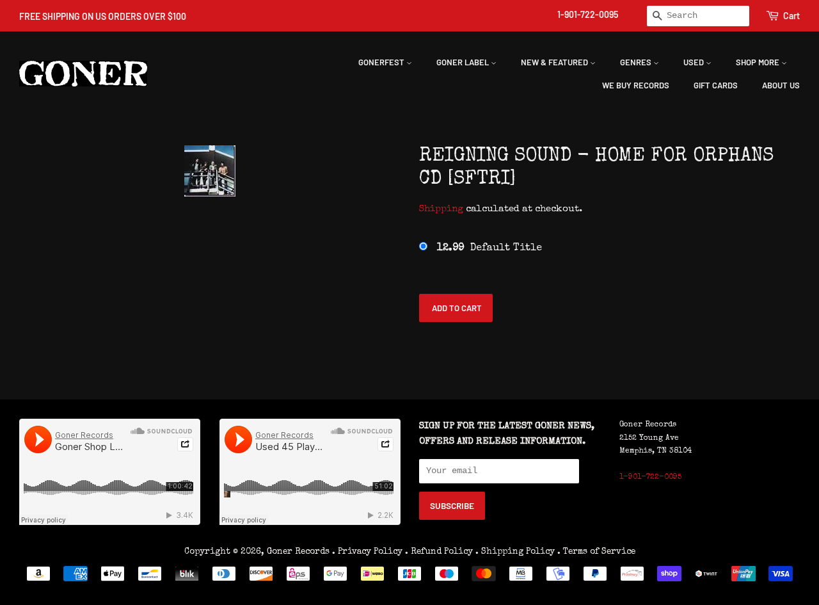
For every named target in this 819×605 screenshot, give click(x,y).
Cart (791, 15)
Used (694, 62)
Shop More (758, 62)
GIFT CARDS (716, 85)
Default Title (489, 248)
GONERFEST (382, 62)
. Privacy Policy (367, 551)
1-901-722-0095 (587, 14)
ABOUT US (781, 85)
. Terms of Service (596, 551)
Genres (636, 62)
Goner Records (299, 551)
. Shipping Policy (515, 551)
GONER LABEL (463, 62)
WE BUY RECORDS (635, 85)
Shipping (441, 209)
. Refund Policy (439, 551)
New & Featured (555, 62)
